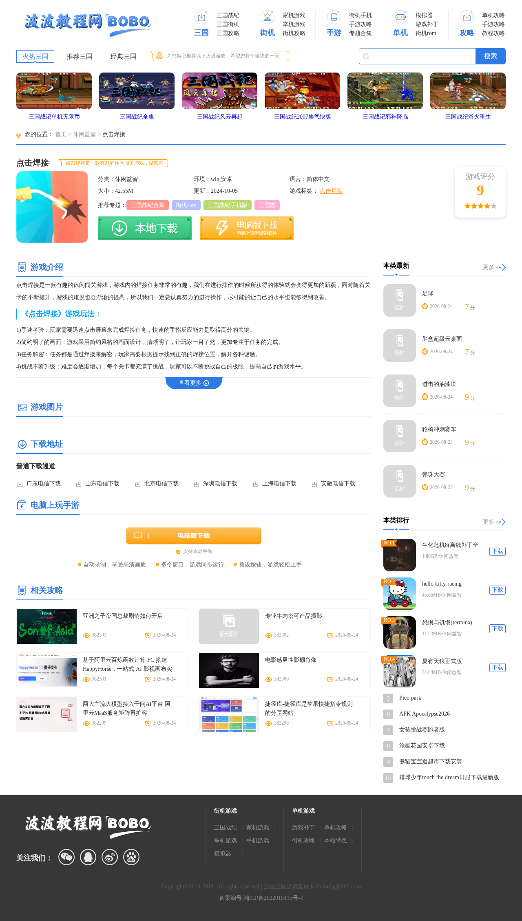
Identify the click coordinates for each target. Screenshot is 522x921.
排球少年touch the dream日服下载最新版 (449, 777)
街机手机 (360, 15)
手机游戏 (257, 840)
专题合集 (360, 33)
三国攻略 (228, 33)
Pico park (410, 698)
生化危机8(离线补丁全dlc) (450, 545)
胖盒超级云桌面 (442, 339)
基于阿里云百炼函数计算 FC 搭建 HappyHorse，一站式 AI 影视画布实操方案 (127, 665)
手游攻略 (360, 24)
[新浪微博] (110, 857)
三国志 (267, 205)
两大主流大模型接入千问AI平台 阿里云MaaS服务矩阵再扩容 (126, 708)
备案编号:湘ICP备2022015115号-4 (261, 898)
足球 (428, 294)
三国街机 (228, 24)
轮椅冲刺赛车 (439, 429)
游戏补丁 (427, 24)
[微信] (66, 857)
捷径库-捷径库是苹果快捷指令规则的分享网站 (309, 708)
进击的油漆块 (439, 384)
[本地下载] (145, 228)
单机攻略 (493, 15)
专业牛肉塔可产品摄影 (293, 616)
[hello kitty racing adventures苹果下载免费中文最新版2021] (399, 593)
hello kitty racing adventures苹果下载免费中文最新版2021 (451, 584)
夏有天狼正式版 (442, 661)
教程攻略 (493, 33)
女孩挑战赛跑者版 (422, 730)
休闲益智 (84, 134)
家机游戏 (294, 15)
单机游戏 (303, 811)
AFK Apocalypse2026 (424, 714)
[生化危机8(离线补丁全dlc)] (399, 555)
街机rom (426, 33)
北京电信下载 (161, 483)
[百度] (131, 857)
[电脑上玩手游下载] (247, 228)
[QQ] (88, 857)
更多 (488, 267)
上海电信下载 (279, 483)
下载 (497, 551)
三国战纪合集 (147, 205)
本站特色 (335, 840)
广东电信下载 (44, 483)
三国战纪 (228, 15)
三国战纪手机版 (228, 205)
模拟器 (424, 15)
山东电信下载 (102, 483)
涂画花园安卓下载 (422, 746)
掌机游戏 (294, 24)
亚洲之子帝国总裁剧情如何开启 (123, 616)
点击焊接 (331, 191)
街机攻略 (294, 33)
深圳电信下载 (220, 483)
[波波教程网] (87, 25)
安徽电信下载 (338, 483)
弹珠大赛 (433, 475)
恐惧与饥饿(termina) (447, 622)
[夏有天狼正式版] (399, 671)
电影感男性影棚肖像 (290, 660)
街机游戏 (225, 811)
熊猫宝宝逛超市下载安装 (430, 761)
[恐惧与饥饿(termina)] (399, 632)
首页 (60, 134)
